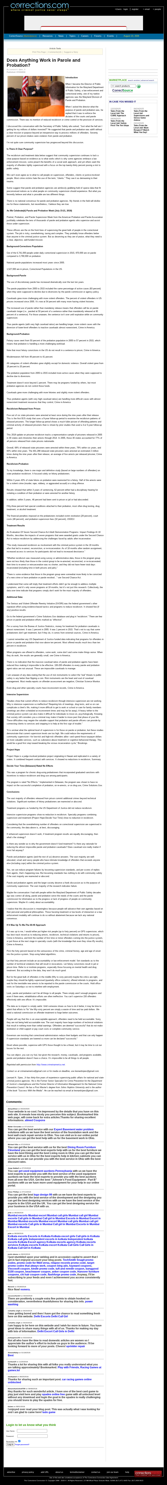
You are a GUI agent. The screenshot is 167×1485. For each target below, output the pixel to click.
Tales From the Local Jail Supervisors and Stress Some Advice (141, 115)
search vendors (134, 80)
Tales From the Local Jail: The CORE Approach (118, 113)
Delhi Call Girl (59, 1316)
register (135, 9)
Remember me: (12, 1441)
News (61, 36)
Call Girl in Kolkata (29, 1248)
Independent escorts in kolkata (48, 1239)
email (147, 9)
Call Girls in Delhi (63, 1331)
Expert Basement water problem (74, 1129)
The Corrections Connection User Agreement (101, 1478)
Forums (97, 36)
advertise (11, 1472)
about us (59, 1472)
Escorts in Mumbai (77, 1218)
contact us (95, 1472)
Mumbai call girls (57, 1215)
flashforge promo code (62, 1274)
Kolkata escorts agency (61, 1242)
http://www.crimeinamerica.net (51, 1064)
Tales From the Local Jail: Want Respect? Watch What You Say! (141, 128)
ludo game (48, 1412)
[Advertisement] (44, 1457)
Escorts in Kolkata (39, 1236)
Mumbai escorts (18, 1215)
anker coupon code (64, 1271)
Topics (72, 36)
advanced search (147, 80)
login (125, 9)
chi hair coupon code (33, 1274)
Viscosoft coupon (19, 1268)
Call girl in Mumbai (54, 1218)
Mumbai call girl (78, 1215)
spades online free (53, 1394)
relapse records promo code (68, 1262)
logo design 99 (43, 1194)
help (127, 1472)
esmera (25, 1289)
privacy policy (28, 1472)
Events (110, 36)
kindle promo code (42, 1268)
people (158, 9)
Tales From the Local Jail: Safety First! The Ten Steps (120, 123)
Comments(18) (54, 52)
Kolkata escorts (17, 1236)
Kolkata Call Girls (68, 1245)
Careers (85, 36)
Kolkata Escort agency (32, 1242)
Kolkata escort (48, 1245)
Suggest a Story (71, 52)
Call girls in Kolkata (88, 1236)
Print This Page (39, 52)
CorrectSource (23, 36)
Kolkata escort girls (63, 1236)
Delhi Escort (45, 1331)
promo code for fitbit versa (33, 1262)
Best (11, 1355)
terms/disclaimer (77, 1472)
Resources (48, 36)
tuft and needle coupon (70, 1268)
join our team (112, 1472)
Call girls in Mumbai (30, 1218)
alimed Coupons (35, 1120)
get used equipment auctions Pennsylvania (45, 1171)
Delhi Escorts (42, 1316)
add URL (45, 1472)
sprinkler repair (75, 1346)
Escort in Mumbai (18, 1227)
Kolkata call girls (18, 1239)
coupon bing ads (57, 1265)
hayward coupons (80, 1265)
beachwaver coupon (38, 1271)
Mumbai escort (37, 1215)
